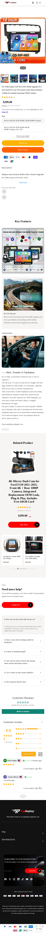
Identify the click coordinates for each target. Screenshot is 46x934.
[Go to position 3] (15, 568)
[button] (20, 796)
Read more (23, 182)
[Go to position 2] (12, 568)
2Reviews (8, 742)
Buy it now (23, 150)
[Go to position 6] (30, 568)
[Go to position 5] (28, 568)
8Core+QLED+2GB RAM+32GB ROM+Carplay (22, 121)
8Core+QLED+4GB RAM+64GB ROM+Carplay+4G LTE (16, 128)
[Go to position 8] (35, 568)
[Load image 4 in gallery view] (33, 78)
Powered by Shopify (27, 891)
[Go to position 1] (10, 568)
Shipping (4, 105)
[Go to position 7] (33, 568)
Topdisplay (20, 891)
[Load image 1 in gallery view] (5, 78)
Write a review (23, 711)
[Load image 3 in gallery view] (23, 78)
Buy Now (24, 525)
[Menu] (39, 2)
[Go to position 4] (22, 568)
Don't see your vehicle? (23, 136)
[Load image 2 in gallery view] (14, 78)
